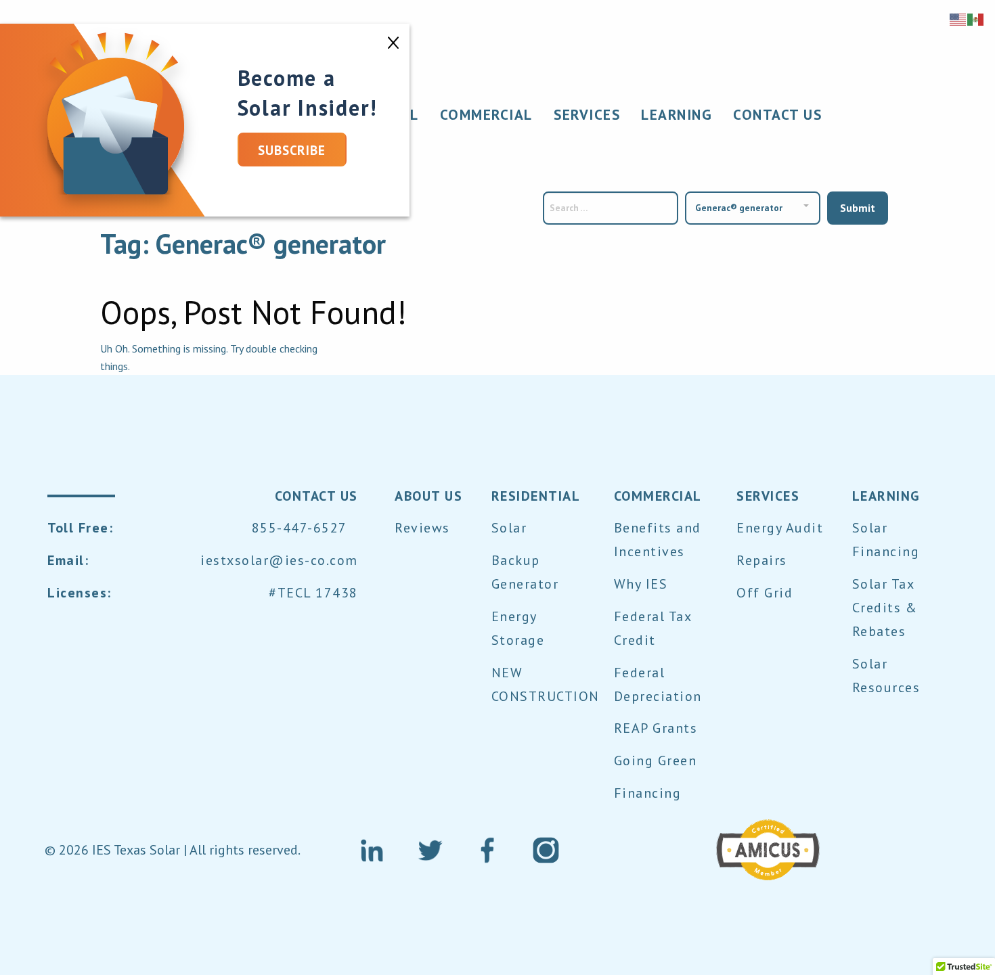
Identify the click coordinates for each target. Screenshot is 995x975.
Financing (648, 793)
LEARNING (886, 496)
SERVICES (767, 496)
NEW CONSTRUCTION (545, 684)
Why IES (641, 584)
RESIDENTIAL (536, 496)
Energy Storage (518, 628)
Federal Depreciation (658, 684)
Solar (509, 528)
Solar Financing (886, 539)
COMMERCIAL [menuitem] (486, 114)
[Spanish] (976, 18)
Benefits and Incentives (657, 539)
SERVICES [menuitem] (587, 114)
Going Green (655, 760)
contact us (316, 496)
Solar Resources (886, 675)
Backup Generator (525, 572)
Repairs (761, 560)
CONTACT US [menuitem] (777, 114)
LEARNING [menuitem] (676, 114)
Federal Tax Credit (653, 628)
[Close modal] (393, 40)
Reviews (422, 528)
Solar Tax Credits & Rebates (885, 607)
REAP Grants (656, 728)
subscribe (292, 149)
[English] (958, 18)
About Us (428, 496)
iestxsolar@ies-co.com (279, 560)
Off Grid (764, 593)
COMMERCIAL (658, 496)
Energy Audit (779, 528)
